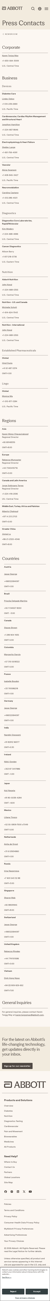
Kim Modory (8, 228)
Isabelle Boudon (11, 681)
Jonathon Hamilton (11, 124)
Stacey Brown (10, 627)
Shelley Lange (8, 147)
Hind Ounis (7, 363)
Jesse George (10, 574)
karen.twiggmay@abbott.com (29, 1015)
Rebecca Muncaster (11, 459)
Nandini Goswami (12, 735)
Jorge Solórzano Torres (12, 485)
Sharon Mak (10, 897)
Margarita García (12, 654)
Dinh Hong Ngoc (12, 978)
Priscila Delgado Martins (15, 601)
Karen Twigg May (10, 55)
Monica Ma (7, 396)
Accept (36, 1291)
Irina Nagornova (11, 871)
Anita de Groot (11, 844)
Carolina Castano (10, 192)
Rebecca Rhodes (12, 951)
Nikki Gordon (10, 761)
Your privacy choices (25, 1298)
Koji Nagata (9, 790)
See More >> (6, 1277)
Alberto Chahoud (10, 511)
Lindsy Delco (8, 98)
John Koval (7, 284)
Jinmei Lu (6, 534)
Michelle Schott (9, 307)
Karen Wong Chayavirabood (15, 434)
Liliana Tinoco (10, 817)
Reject (13, 1291)
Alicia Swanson (9, 170)
